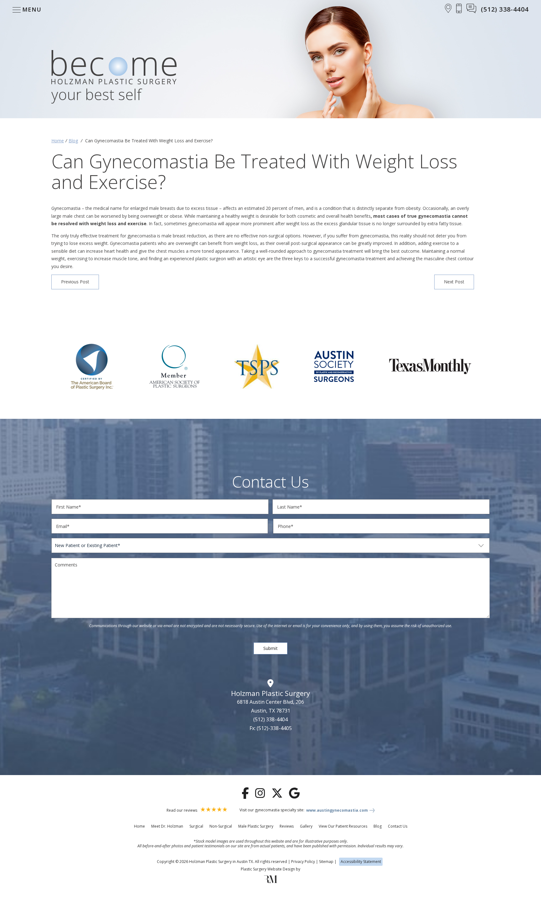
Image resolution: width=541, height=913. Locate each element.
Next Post (454, 282)
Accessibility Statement (361, 861)
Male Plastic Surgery (255, 826)
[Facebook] (245, 793)
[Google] (294, 793)
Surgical (196, 826)
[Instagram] (260, 793)
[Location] (448, 9)
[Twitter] (277, 793)
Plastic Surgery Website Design (268, 869)
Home (57, 141)
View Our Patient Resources (343, 826)
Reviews (287, 826)
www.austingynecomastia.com (337, 810)
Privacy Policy (303, 861)
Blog (73, 141)
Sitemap (326, 861)
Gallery (306, 826)
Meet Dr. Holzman (167, 826)
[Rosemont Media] (270, 881)
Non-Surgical (220, 826)
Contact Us (397, 826)
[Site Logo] (114, 68)
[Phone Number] (459, 9)
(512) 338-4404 (270, 719)
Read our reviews (182, 810)
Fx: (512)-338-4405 (271, 728)
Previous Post (75, 282)
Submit (270, 648)
